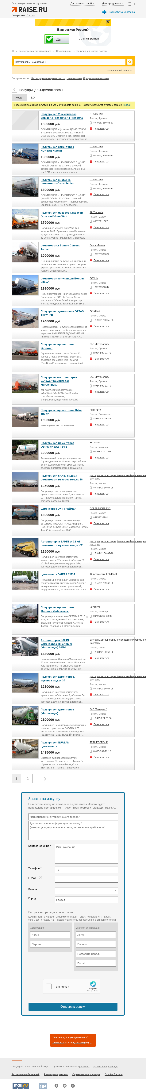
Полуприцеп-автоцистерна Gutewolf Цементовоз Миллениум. (59, 381)
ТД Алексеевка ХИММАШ (103, 574)
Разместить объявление (122, 12)
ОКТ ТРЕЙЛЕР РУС (100, 508)
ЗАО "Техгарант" (98, 709)
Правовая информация (105, 1066)
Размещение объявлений (26, 1074)
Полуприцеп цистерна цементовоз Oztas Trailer (57, 181)
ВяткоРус (95, 442)
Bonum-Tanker (97, 245)
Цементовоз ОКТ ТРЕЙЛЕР (58, 508)
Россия (127, 105)
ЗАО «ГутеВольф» (100, 344)
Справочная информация (86, 1074)
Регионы (85, 1066)
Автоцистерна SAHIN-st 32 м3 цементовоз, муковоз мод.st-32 (62, 543)
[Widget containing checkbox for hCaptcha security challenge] (71, 986)
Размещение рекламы (56, 1074)
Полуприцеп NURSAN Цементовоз (55, 744)
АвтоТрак (95, 311)
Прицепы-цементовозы (96, 78)
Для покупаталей (81, 3)
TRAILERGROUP (99, 742)
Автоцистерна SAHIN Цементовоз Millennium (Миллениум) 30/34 (56, 643)
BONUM (94, 278)
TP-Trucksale (96, 212)
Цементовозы (74, 78)
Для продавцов (111, 3)
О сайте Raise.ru (114, 1074)
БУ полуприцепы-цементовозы (48, 78)
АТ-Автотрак (96, 113)
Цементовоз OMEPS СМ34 (58, 574)
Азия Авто (95, 409)
